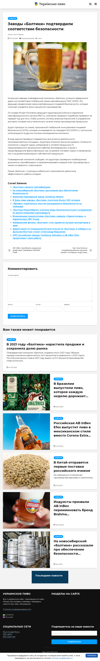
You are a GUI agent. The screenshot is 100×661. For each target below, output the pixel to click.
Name (10, 304)
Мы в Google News (11, 632)
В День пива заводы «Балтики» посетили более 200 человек (46, 200)
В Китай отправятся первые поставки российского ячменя (72, 466)
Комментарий (13, 275)
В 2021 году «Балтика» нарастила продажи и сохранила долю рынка (45, 346)
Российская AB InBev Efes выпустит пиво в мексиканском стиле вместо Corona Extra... (72, 429)
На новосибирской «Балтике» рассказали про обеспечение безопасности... (73, 547)
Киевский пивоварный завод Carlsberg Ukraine (38, 197)
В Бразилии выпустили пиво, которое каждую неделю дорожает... (71, 390)
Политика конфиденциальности (17, 609)
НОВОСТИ (12, 18)
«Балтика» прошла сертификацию (31, 187)
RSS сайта (7, 634)
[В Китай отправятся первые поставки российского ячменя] (26, 471)
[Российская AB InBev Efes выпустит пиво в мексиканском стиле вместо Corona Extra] (26, 431)
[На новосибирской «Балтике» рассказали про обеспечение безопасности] (26, 549)
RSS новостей (9, 637)
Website (67, 304)
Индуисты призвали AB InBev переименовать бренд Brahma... (73, 508)
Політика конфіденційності (62, 658)
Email (38, 304)
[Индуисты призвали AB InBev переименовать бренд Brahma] (26, 510)
